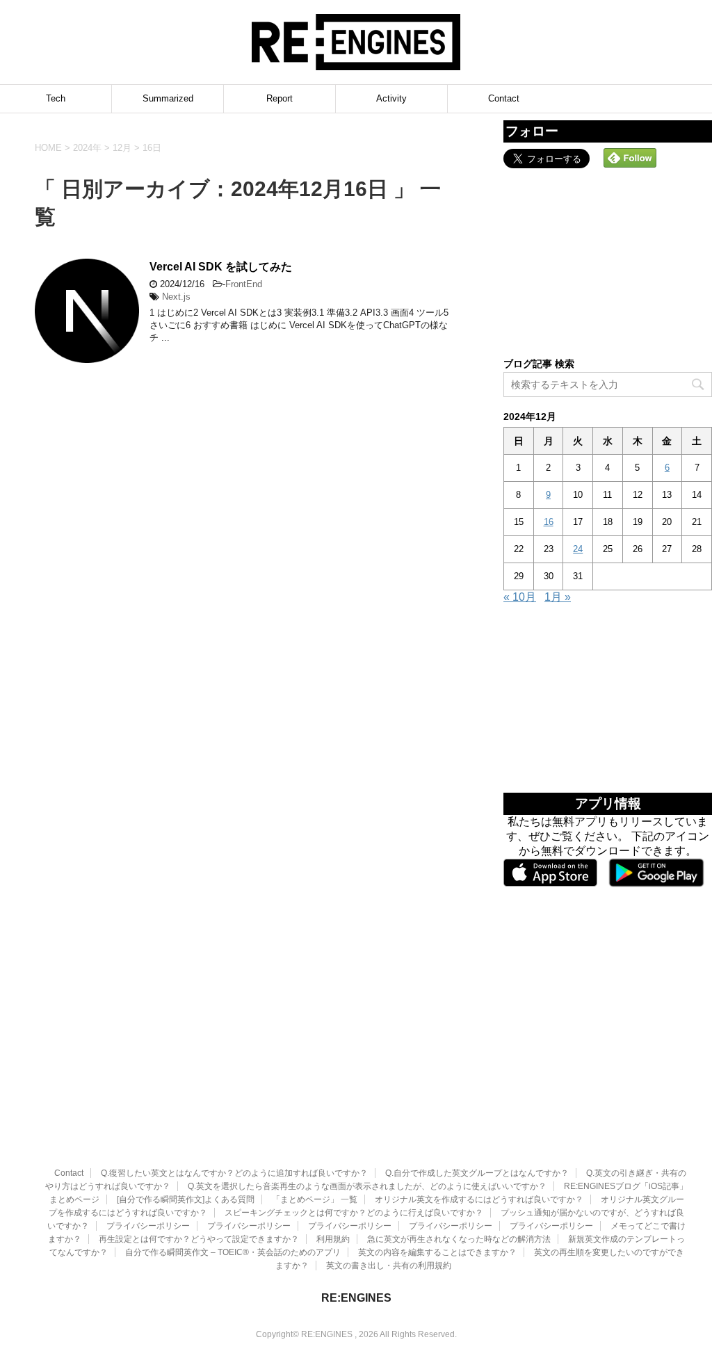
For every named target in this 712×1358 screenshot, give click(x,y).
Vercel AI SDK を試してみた (220, 267)
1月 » (557, 597)
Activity (391, 98)
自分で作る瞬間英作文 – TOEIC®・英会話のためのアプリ (233, 1252)
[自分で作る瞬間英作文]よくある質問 (185, 1199)
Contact (503, 98)
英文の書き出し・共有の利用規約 (388, 1265)
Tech (55, 98)
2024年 (87, 148)
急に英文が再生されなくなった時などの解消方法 (459, 1239)
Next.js (176, 296)
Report (279, 98)
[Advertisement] (607, 261)
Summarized (168, 98)
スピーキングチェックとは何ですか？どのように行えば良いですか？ (354, 1213)
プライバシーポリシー (148, 1226)
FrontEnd (243, 284)
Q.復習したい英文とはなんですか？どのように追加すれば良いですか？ (234, 1173)
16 (548, 522)
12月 (122, 148)
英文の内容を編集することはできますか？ (437, 1252)
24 (578, 549)
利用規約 (333, 1239)
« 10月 (519, 597)
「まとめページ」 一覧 (314, 1199)
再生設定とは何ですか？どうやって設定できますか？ (199, 1239)
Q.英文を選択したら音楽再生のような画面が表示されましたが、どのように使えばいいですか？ (367, 1186)
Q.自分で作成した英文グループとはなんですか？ (477, 1173)
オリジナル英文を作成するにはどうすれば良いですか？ (479, 1199)
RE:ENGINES (356, 1298)
